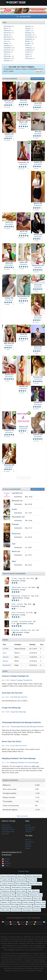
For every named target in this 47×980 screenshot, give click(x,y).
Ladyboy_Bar (6, 880)
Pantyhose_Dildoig (8, 891)
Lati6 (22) (20, 604)
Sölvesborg (9, 26)
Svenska (39, 924)
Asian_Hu (21, 876)
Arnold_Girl (16, 910)
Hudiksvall (9, 30)
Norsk (22, 924)
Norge (7, 861)
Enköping (30, 50)
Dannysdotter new (18, 517)
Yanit (13, 544)
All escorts (5, 833)
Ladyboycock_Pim (8, 895)
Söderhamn (9, 58)
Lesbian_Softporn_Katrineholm (21, 899)
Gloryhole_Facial (36, 895)
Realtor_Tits (6, 902)
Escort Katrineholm (8, 876)
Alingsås (29, 28)
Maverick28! (7, 665)
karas (4, 653)
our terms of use (33, 939)
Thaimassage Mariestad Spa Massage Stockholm (26, 726)
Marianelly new (17, 500)
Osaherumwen (16, 587)
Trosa (7, 54)
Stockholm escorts (8, 829)
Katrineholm (9, 47)
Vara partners (29, 829)
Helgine (27, 848)
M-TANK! (6, 648)
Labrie (13, 604)
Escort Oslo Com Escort (18, 745)
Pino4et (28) (21, 612)
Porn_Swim (21, 891)
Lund (7, 41)
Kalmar (8, 35)
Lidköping (8, 45)
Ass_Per (4, 899)
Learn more (39, 71)
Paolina (27, 839)
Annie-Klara (15, 630)
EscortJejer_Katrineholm (31, 910)
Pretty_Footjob (29, 902)
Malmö (7, 28)
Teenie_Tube (40, 902)
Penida (14, 509)
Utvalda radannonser (12, 489)
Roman (30, 924)
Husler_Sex (32, 880)
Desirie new (16, 551)
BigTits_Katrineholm (34, 876)
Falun (28, 56)
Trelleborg (30, 47)
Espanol (39, 922)
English (31, 922)
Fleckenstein (29, 842)
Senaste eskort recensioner (14, 573)
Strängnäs (8, 52)
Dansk (14, 922)
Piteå (28, 45)
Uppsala (29, 26)
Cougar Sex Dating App (18, 712)
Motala (29, 41)
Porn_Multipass (21, 884)
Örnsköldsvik (31, 37)
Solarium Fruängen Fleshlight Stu (21, 680)
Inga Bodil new (17, 493)
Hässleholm (9, 39)
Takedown (28, 831)
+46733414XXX (24, 16)
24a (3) (24, 587)
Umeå (28, 54)
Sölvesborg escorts (8, 831)
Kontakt (27, 825)
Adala (14, 561)
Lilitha (13, 612)
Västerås (8, 60)
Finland (7, 865)
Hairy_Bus (37, 899)
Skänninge (9, 56)
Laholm (29, 30)
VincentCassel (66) (25, 621)
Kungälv (29, 43)
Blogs (5, 671)
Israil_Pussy (16, 902)
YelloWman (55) (25, 630)
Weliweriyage (15, 596)
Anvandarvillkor (30, 827)
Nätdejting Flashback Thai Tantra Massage (24, 762)
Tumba (29, 52)
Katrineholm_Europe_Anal (21, 887)
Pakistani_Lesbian (25, 906)
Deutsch (22, 922)
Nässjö (7, 43)
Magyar (14, 924)
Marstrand (8, 37)
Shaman (5, 661)
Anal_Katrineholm (19, 880)
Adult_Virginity (22, 895)
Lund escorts (6, 825)
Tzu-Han (14, 578)
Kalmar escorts (7, 827)
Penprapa (15, 524)
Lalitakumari (27, 766)
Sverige (7, 859)
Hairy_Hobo (6, 910)
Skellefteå (30, 39)
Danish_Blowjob (35, 884)
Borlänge (29, 32)
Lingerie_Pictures (8, 884)
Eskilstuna (30, 58)
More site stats (22, 816)
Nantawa (28, 844)
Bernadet (28, 846)
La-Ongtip (14, 621)
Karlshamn (30, 35)
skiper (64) (21, 578)
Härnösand (9, 32)
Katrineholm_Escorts (9, 906)
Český (6, 922)
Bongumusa (16, 533)
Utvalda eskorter (10, 79)
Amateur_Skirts (39, 906)
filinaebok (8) (25, 596)
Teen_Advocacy (33, 891)
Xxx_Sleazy (6, 887)
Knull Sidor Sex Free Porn (18, 697)
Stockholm (9, 50)
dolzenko (6, 657)
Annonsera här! (37, 79)
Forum (5, 640)
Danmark (8, 863)
